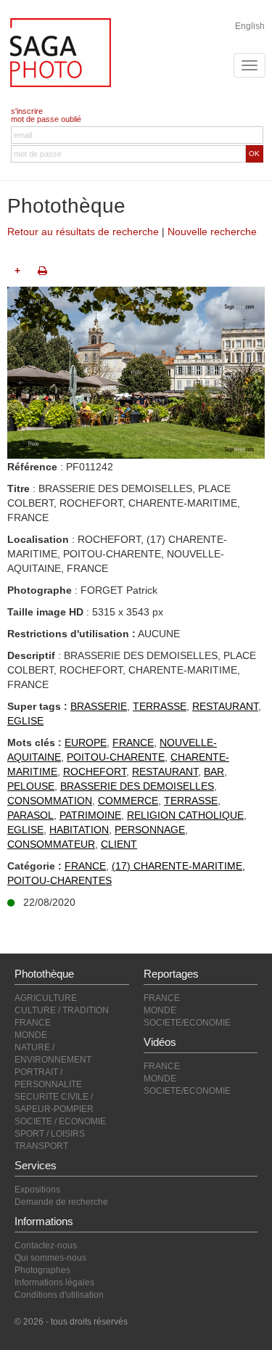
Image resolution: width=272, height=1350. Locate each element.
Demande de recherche (61, 1202)
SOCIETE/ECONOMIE (187, 1023)
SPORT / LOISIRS (50, 1134)
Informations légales (54, 1282)
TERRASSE (159, 706)
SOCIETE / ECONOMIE (60, 1121)
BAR (214, 771)
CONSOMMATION (49, 800)
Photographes (42, 1270)
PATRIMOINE (90, 815)
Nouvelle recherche (212, 231)
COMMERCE (128, 800)
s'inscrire (27, 111)
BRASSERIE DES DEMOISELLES (137, 786)
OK (254, 154)
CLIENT (119, 844)
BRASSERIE (98, 706)
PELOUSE (30, 786)
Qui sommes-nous (50, 1258)
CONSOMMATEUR (51, 844)
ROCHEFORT (94, 771)
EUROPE (86, 742)
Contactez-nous (46, 1245)
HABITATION (79, 829)
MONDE (31, 1035)
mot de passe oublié (46, 119)
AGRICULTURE (46, 998)
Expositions (37, 1190)
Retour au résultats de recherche (83, 231)
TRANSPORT (41, 1146)
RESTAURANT (225, 706)
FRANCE (133, 742)
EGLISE (25, 721)
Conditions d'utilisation (59, 1295)
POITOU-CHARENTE (116, 757)
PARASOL (30, 815)
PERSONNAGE (150, 829)
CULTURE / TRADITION (62, 1010)
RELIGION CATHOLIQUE (185, 815)
